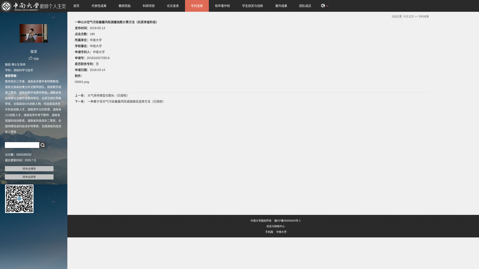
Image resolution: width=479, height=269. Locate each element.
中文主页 (408, 16)
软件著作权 (222, 5)
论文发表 (173, 5)
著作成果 (281, 5)
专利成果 (197, 5)
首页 (76, 5)
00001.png (82, 82)
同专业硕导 (29, 176)
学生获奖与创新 (252, 5)
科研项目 (149, 5)
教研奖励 (125, 5)
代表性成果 (98, 5)
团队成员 (305, 5)
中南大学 (281, 231)
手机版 (269, 231)
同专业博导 (29, 168)
